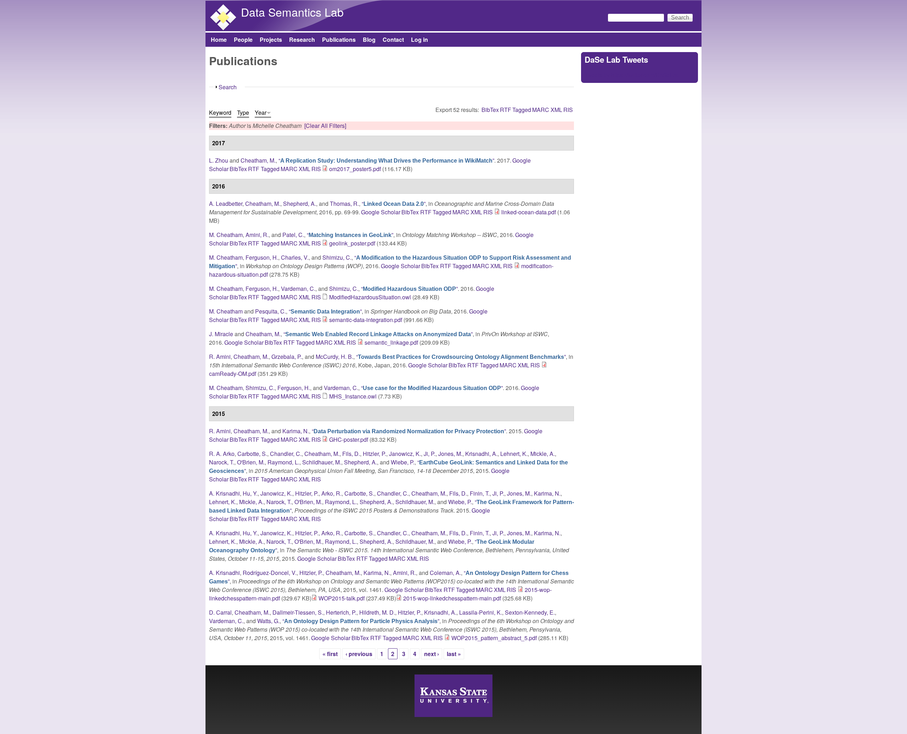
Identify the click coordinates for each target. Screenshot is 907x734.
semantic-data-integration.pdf (365, 320)
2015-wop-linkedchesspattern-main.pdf (452, 598)
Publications (339, 39)
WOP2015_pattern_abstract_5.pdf (494, 638)
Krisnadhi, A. (481, 454)
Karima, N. (295, 431)
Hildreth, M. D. (377, 612)
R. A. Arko (222, 454)
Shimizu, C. (336, 257)
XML (556, 110)
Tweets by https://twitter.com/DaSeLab (632, 75)
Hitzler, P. (374, 454)
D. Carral (220, 612)
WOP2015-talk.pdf (342, 598)
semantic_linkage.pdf (391, 342)
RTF (505, 110)
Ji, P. (429, 454)
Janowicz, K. (405, 454)
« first (330, 654)
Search (228, 87)
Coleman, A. (445, 573)
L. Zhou (218, 160)
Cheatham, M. (258, 160)
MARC (540, 110)
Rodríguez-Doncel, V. (270, 573)
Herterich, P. (341, 612)
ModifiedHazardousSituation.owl (370, 297)
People (243, 39)
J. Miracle (221, 334)
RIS (568, 110)
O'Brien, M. (251, 462)
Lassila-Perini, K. (480, 612)
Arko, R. (331, 493)
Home (219, 39)
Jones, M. (450, 454)
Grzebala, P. (286, 356)
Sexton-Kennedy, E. (530, 612)
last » (454, 654)
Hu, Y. (250, 493)
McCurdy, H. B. (334, 356)
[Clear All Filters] (325, 126)
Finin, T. (480, 493)
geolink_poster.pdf (352, 243)
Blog (369, 39)
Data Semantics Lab (292, 12)
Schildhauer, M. (321, 462)
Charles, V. (295, 257)
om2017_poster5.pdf (355, 169)
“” (386, 160)
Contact (393, 39)
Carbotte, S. (252, 454)
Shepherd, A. (299, 203)
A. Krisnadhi (224, 493)
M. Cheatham (226, 235)
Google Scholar (380, 212)
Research (302, 39)
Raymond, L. (283, 462)
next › (431, 654)
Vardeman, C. (298, 288)
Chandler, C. (286, 454)
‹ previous (358, 654)
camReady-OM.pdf (232, 373)
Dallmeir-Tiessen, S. (297, 612)
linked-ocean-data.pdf (528, 212)
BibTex (490, 110)
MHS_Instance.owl (353, 396)
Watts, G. (268, 621)
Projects (271, 39)
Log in (419, 39)
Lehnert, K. (514, 454)
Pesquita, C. (270, 311)
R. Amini (220, 356)
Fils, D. (351, 454)
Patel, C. (293, 235)
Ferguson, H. (262, 257)
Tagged (521, 110)
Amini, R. (257, 235)
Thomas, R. (344, 203)
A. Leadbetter (225, 203)
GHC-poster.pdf (348, 439)
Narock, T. (221, 462)
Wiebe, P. (403, 462)
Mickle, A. (542, 454)
